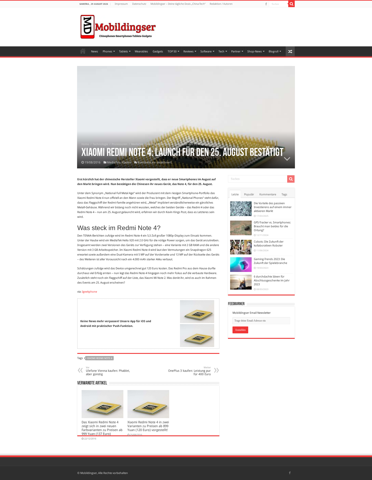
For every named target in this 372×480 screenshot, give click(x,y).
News (94, 51)
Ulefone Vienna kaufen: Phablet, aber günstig (108, 371)
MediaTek (137, 144)
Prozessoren (119, 144)
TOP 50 (172, 51)
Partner (235, 51)
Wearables (141, 51)
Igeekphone (89, 291)
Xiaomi (126, 162)
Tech (221, 51)
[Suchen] (291, 4)
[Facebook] (266, 4)
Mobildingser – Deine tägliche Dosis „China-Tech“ (177, 3)
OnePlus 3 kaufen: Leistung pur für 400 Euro (189, 371)
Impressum (121, 3)
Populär (249, 194)
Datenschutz (139, 3)
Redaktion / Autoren (221, 3)
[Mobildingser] (118, 26)
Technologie (100, 144)
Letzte (235, 194)
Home (82, 50)
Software (206, 51)
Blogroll (273, 51)
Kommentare (267, 194)
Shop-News (254, 51)
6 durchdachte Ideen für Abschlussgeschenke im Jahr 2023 (272, 280)
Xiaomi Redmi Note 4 (99, 358)
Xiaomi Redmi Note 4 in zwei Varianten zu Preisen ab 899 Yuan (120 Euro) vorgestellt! (148, 426)
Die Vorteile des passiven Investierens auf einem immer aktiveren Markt (272, 207)
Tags (284, 194)
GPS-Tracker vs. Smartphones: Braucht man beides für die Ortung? (272, 226)
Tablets (123, 51)
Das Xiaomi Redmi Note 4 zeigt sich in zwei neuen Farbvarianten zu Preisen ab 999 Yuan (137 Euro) (102, 428)
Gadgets (158, 51)
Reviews (188, 51)
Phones (107, 51)
